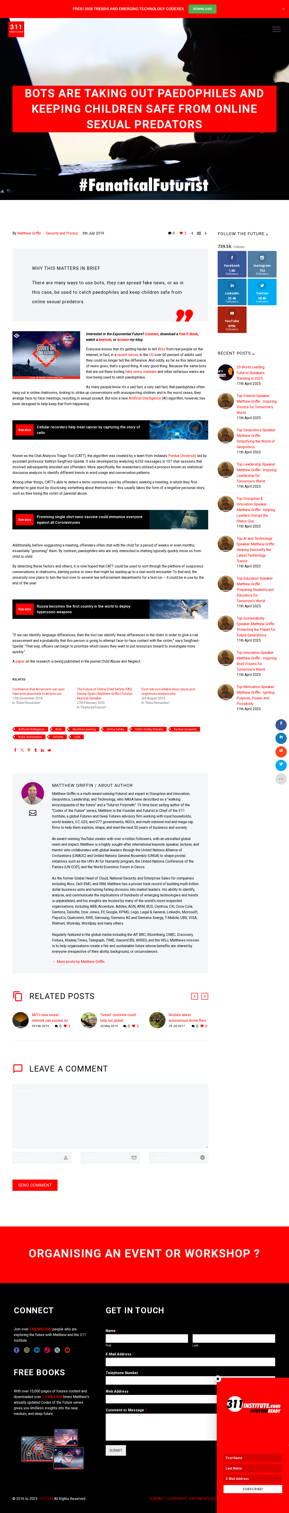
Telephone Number (122, 1373)
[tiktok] (47, 1350)
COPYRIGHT (177, 1499)
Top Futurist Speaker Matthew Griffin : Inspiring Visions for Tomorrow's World (257, 404)
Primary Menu (277, 29)
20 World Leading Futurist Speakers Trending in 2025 (251, 373)
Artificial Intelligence (145, 398)
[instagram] (27, 1350)
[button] (194, 996)
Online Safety (115, 729)
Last (195, 1345)
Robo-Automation (30, 737)
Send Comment (35, 1185)
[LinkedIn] (42, 750)
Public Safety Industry (149, 729)
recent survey (128, 355)
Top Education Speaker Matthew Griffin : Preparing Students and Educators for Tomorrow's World (255, 589)
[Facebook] (15, 750)
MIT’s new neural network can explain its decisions (50, 1020)
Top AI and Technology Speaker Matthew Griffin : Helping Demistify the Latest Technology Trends (256, 549)
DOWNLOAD (202, 9)
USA (77, 737)
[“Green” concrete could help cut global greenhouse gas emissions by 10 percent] (90, 1020)
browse (123, 339)
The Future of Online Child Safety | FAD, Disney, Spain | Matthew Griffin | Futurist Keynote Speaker (105, 693)
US (151, 355)
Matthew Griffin (29, 233)
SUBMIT (115, 1450)
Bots (161, 349)
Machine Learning (84, 729)
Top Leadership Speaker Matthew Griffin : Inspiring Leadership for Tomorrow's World (257, 472)
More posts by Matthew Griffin (81, 962)
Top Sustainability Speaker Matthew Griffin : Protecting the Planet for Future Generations (256, 626)
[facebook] (16, 1350)
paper (20, 661)
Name (112, 1331)
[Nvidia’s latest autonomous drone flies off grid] (159, 1020)
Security (58, 737)
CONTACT (157, 1499)
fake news (133, 372)
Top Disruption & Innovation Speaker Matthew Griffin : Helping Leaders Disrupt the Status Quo (256, 509)
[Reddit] (49, 750)
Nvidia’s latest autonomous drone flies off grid (187, 1020)
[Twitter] (22, 750)
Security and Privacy (62, 233)
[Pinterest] (29, 750)
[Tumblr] (35, 750)
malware (150, 372)
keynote (105, 339)
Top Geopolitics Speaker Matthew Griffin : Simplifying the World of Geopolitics (256, 438)
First (108, 1345)
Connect (151, 334)
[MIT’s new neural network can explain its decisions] (22, 1020)
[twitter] (57, 1350)
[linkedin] (37, 1350)
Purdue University (182, 456)
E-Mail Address (120, 1354)
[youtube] (67, 1350)
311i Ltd (46, 1499)
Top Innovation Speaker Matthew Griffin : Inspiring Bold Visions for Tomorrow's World (257, 661)
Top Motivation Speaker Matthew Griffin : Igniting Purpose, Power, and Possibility (256, 695)
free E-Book (188, 334)
